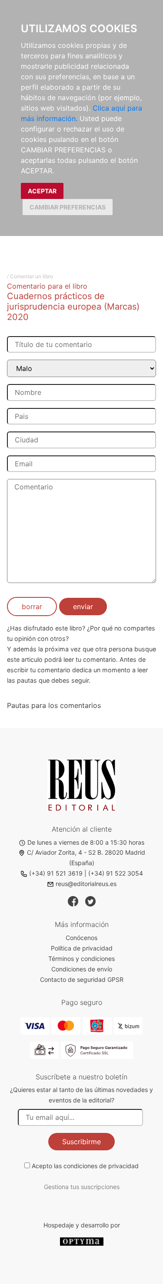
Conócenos (81, 937)
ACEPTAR (42, 191)
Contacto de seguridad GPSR (81, 979)
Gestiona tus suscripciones (82, 1186)
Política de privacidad (82, 948)
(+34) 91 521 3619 (56, 873)
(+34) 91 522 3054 (115, 873)
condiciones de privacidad (101, 1165)
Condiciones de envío (81, 969)
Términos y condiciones (81, 958)
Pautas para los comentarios (54, 705)
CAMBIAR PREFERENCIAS (68, 207)
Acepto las (85, 1165)
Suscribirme (81, 1141)
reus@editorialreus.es (86, 883)
